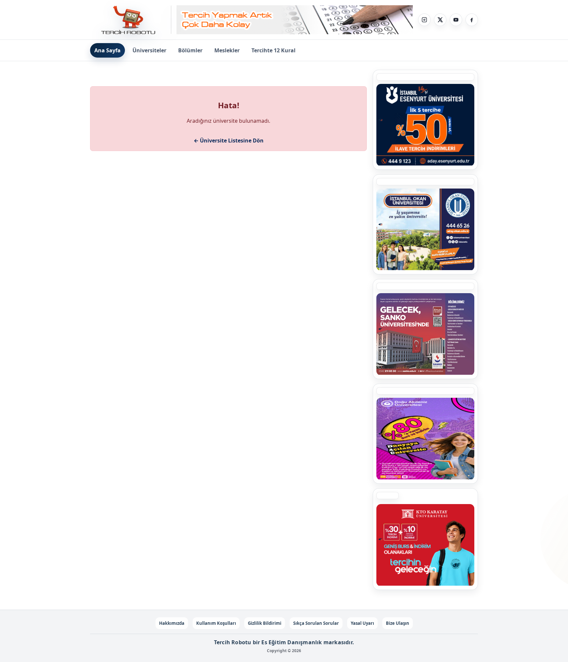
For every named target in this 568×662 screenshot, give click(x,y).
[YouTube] (456, 19)
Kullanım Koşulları (216, 623)
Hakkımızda (171, 623)
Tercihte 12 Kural (273, 50)
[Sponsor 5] (425, 125)
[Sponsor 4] (425, 229)
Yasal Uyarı (362, 623)
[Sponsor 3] (425, 334)
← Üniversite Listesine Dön (229, 140)
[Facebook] (471, 19)
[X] (440, 19)
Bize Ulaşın (397, 623)
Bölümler (190, 50)
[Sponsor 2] (425, 438)
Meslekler (227, 50)
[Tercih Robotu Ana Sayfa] (130, 19)
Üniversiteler (149, 50)
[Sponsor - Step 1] (295, 20)
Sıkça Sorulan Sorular (316, 623)
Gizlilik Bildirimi (264, 623)
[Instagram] (424, 19)
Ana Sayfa (107, 50)
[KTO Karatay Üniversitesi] (425, 545)
